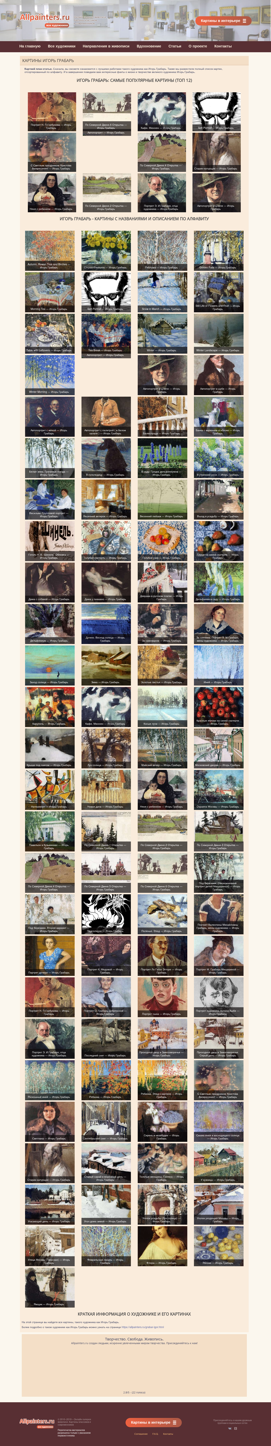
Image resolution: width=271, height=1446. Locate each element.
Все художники (61, 46)
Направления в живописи (106, 46)
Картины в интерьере (220, 20)
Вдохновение (149, 46)
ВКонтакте (229, 1428)
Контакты (223, 46)
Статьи (174, 46)
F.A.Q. (155, 1433)
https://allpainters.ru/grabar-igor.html (143, 1327)
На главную (30, 46)
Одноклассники (235, 1428)
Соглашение (141, 1433)
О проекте (198, 46)
